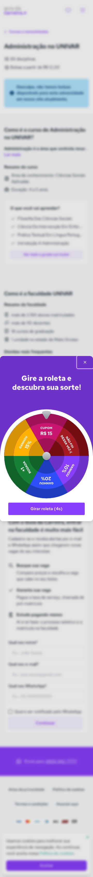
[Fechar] (85, 362)
